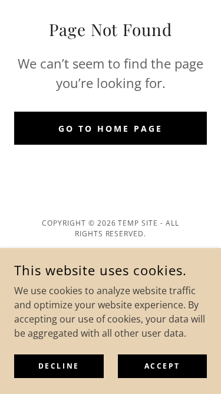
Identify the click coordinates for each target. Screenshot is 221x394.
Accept (162, 366)
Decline (59, 366)
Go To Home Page (110, 128)
